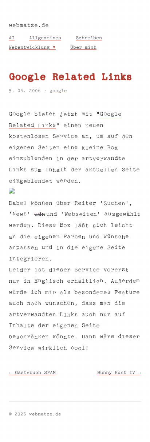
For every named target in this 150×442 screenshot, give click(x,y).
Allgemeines (45, 38)
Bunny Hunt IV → (119, 373)
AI (12, 38)
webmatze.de (29, 25)
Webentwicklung (29, 47)
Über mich (83, 47)
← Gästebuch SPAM (32, 373)
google (58, 91)
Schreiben (89, 38)
